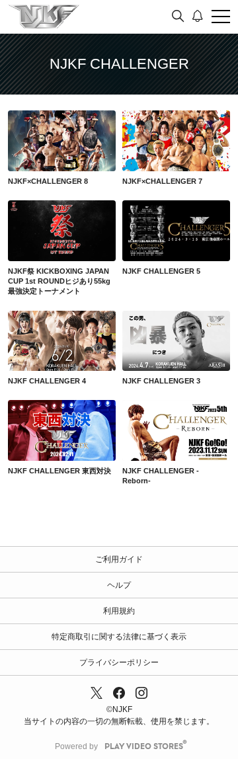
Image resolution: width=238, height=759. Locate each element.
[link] (62, 140)
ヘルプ (119, 585)
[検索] (178, 16)
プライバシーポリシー (119, 662)
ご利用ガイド (119, 559)
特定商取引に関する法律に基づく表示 (119, 636)
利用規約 (119, 611)
